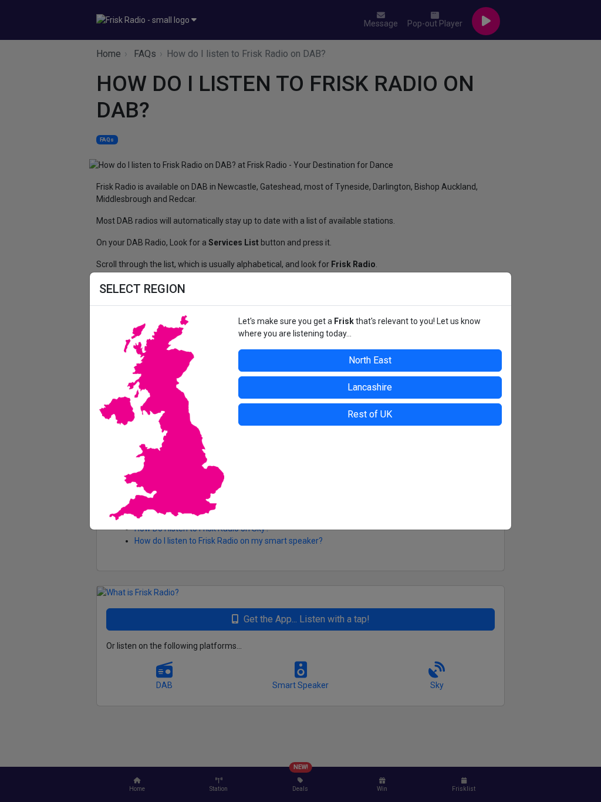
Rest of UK (369, 414)
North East (370, 360)
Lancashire (369, 387)
